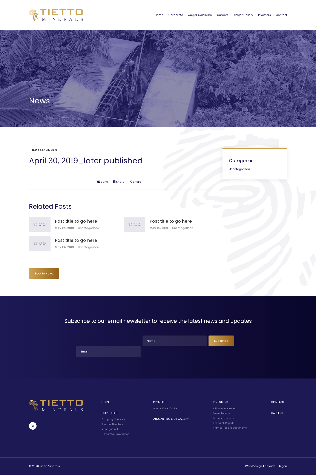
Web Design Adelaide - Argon (266, 466)
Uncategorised (88, 228)
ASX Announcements (225, 408)
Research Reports (224, 423)
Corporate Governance (115, 434)
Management (109, 429)
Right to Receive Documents (230, 427)
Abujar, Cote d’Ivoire (165, 408)
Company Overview (113, 419)
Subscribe (221, 341)
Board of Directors (112, 424)
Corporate (175, 15)
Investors (264, 15)
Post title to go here (76, 221)
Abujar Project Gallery (171, 419)
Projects (160, 402)
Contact (281, 15)
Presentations (221, 413)
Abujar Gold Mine (200, 15)
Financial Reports (223, 418)
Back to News (44, 273)
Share (119, 181)
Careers (223, 15)
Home (159, 15)
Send (104, 181)
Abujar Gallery (243, 15)
